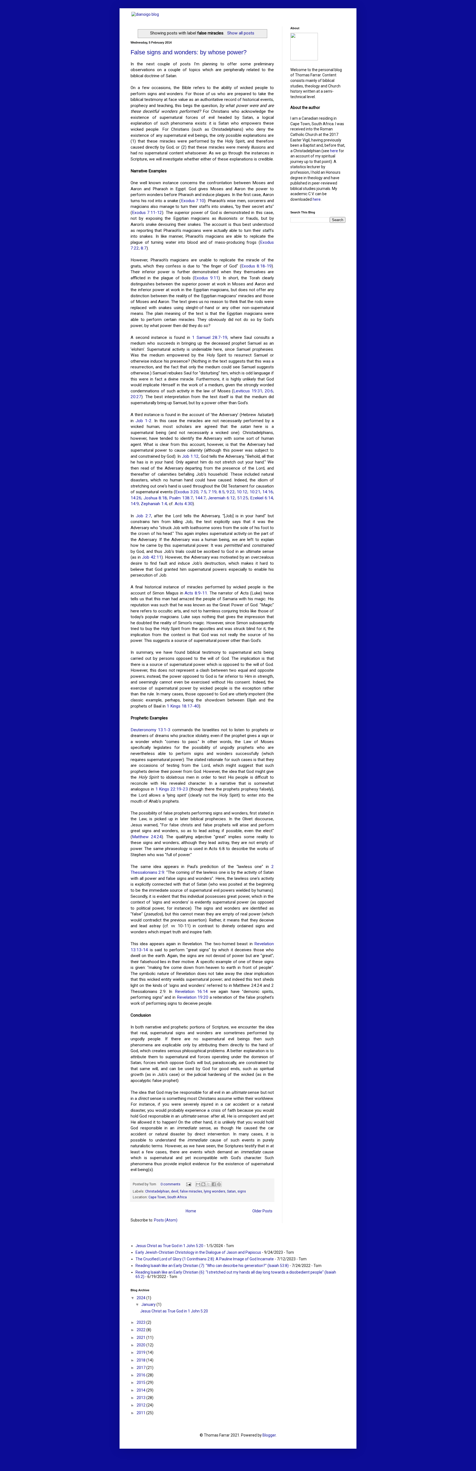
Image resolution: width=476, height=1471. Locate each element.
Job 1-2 (144, 420)
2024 (141, 1298)
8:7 (144, 248)
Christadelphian (157, 1191)
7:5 (203, 491)
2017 (141, 1367)
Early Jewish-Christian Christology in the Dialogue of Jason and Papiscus (198, 1252)
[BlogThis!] (203, 1184)
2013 (141, 1397)
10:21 (255, 491)
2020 (141, 1345)
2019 (141, 1352)
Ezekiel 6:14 (261, 497)
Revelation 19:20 (193, 997)
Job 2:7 (143, 515)
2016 (141, 1375)
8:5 (222, 491)
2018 (141, 1360)
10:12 (242, 491)
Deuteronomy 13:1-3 (150, 729)
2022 (141, 1330)
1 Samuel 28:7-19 (209, 337)
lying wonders (214, 1191)
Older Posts (262, 1211)
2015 (141, 1382)
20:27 (136, 396)
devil (174, 1191)
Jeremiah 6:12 (221, 497)
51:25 (242, 497)
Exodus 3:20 (186, 491)
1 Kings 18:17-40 (183, 706)
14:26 (136, 497)
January (148, 1304)
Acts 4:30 (184, 503)
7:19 (212, 491)
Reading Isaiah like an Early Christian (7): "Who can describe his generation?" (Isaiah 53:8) (212, 1265)
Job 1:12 (190, 456)
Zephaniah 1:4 (154, 503)
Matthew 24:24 (147, 836)
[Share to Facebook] (214, 1184)
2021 (141, 1337)
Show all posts (240, 33)
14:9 (135, 503)
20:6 (269, 390)
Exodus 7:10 (192, 200)
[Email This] (198, 1184)
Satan (231, 1191)
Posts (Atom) (165, 1220)
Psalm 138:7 (181, 497)
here (334, 151)
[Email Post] (188, 1184)
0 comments (170, 1184)
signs (241, 1191)
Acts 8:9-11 (196, 593)
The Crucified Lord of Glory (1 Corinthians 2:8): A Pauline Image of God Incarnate (205, 1259)
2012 (141, 1405)
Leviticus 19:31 (247, 390)
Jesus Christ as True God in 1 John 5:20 (169, 1246)
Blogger (269, 1435)
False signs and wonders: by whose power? (189, 52)
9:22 (230, 491)
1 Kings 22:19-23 (171, 789)
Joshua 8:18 (155, 497)
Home (191, 1211)
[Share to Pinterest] (219, 1184)
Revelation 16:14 (191, 991)
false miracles (191, 1191)
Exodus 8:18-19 (256, 266)
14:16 (267, 491)
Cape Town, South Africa (167, 1197)
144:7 (200, 497)
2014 (141, 1390)
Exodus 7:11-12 (147, 212)
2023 (141, 1322)
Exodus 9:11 (206, 277)
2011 (141, 1413)
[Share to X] (208, 1184)
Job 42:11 (151, 557)
